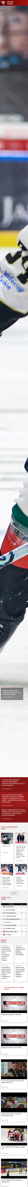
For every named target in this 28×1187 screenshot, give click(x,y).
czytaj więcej (8, 697)
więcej (14, 893)
